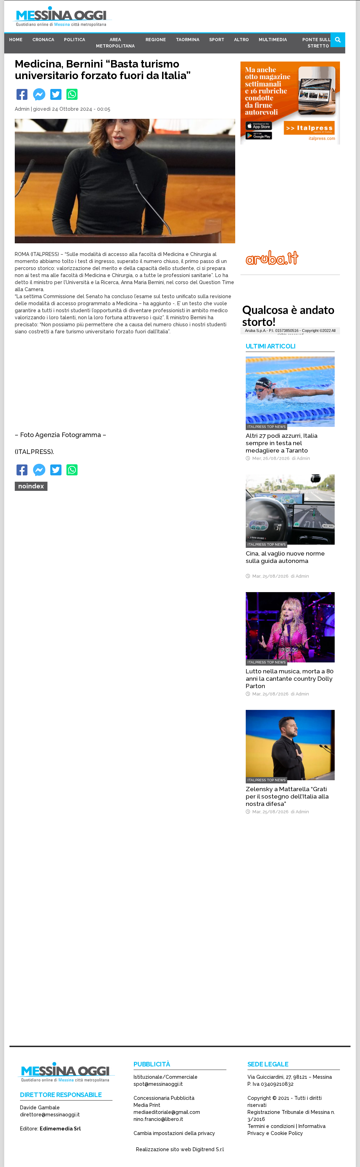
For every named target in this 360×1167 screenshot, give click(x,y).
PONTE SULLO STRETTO (318, 43)
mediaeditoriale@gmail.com (167, 1112)
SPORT (216, 39)
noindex (31, 486)
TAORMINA (187, 39)
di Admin (300, 458)
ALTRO (241, 39)
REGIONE (156, 39)
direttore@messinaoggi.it (50, 1114)
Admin (22, 109)
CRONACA (43, 39)
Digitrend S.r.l (208, 1149)
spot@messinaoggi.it (158, 1084)
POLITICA (74, 39)
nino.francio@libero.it (158, 1119)
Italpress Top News (266, 427)
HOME (15, 39)
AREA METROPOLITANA (115, 43)
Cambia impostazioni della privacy (174, 1133)
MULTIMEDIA (273, 39)
